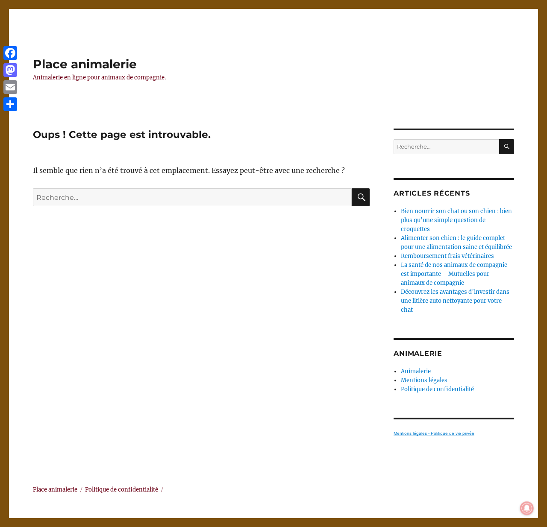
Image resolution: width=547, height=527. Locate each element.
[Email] (10, 87)
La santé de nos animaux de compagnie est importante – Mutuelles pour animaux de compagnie (454, 274)
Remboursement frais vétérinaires (447, 256)
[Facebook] (10, 52)
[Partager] (10, 104)
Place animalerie (85, 64)
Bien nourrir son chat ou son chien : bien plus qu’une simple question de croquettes (456, 220)
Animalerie (416, 371)
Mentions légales (424, 380)
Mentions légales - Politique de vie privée (434, 433)
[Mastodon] (10, 70)
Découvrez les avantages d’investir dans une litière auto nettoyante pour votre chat (455, 300)
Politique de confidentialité (437, 389)
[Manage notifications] (527, 508)
